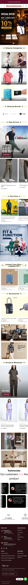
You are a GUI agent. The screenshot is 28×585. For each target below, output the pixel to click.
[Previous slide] (1, 1)
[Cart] (26, 6)
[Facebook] (1, 548)
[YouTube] (6, 548)
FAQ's (19, 534)
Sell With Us (20, 537)
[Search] (4, 6)
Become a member (9, 573)
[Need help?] (25, 579)
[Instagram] (4, 548)
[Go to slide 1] (13, 43)
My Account (20, 553)
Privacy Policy (4, 553)
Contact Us (20, 532)
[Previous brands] (2, 114)
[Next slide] (26, 1)
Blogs (19, 539)
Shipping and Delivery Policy (8, 555)
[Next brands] (25, 114)
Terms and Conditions (6, 560)
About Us (20, 530)
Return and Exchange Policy (8, 558)
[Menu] (1, 6)
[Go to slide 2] (14, 43)
